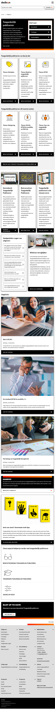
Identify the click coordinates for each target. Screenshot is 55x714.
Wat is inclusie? (5, 649)
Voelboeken (22, 691)
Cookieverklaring (5, 705)
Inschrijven (8, 614)
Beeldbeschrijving (41, 671)
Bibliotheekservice (41, 639)
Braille (2, 684)
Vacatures (21, 651)
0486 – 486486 (42, 652)
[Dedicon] (5, 2)
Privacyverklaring (5, 701)
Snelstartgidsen (35, 37)
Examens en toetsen (24, 636)
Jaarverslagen (22, 656)
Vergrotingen (22, 688)
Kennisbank (34, 27)
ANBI (20, 658)
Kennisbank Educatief (24, 632)
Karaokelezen (40, 634)
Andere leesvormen (42, 632)
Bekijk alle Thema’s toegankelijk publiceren (18, 164)
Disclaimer (3, 706)
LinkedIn (39, 681)
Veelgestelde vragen (6, 643)
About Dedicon (23, 660)
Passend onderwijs (23, 634)
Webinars (3, 639)
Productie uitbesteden (24, 693)
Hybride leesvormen (6, 693)
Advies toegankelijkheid (43, 667)
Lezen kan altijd (41, 636)
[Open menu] (52, 2)
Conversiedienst (41, 676)
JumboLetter (22, 682)
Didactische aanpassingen (43, 673)
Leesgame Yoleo (41, 643)
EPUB (2, 688)
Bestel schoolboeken (24, 639)
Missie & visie (22, 649)
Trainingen (34, 32)
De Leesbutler (40, 641)
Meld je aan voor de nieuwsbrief (45, 687)
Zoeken (48, 7)
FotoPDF (3, 691)
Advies (3, 641)
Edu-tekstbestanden (6, 686)
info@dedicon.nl (42, 654)
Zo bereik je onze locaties (43, 661)
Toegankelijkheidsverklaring (8, 703)
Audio (2, 682)
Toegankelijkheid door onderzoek (9, 667)
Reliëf (20, 686)
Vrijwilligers (22, 653)
